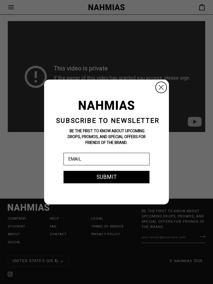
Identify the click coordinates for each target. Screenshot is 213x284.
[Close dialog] (161, 87)
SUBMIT (107, 177)
